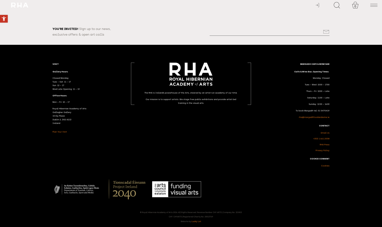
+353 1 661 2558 (321, 138)
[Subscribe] (326, 31)
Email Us (325, 133)
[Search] (337, 5)
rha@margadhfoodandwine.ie (314, 117)
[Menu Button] (374, 5)
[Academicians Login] (317, 5)
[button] (4, 19)
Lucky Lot (196, 221)
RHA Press (324, 144)
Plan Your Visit (60, 132)
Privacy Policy (322, 150)
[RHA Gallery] (176, 5)
